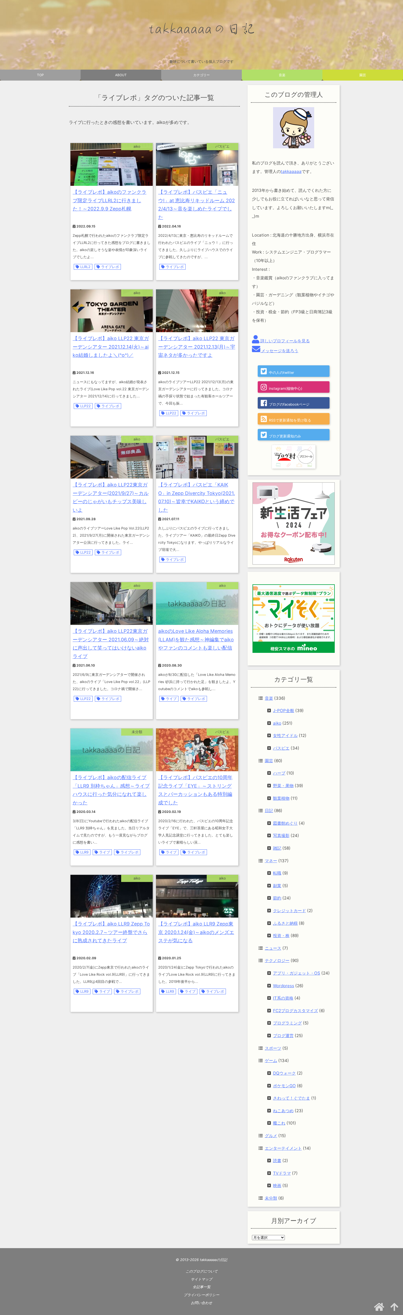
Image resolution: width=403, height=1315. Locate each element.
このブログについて (202, 1271)
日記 (269, 810)
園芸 (362, 75)
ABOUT (121, 75)
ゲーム (271, 1060)
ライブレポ (110, 267)
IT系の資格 (283, 998)
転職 (277, 873)
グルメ (271, 1135)
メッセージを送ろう (279, 350)
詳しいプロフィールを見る (284, 340)
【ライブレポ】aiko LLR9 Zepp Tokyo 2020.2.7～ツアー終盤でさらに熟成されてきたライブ (111, 932)
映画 (277, 1185)
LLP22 (85, 406)
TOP (40, 75)
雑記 (277, 848)
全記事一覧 (202, 1287)
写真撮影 (281, 835)
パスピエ (281, 748)
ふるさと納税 (285, 923)
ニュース (273, 948)
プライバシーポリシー (201, 1295)
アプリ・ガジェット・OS (296, 973)
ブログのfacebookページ (289, 404)
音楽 (282, 75)
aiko (277, 723)
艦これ (279, 1123)
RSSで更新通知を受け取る (290, 420)
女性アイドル (285, 735)
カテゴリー (201, 75)
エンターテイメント (283, 1148)
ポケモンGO (284, 1085)
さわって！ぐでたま (291, 1098)
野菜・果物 (283, 785)
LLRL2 (85, 267)
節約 (277, 898)
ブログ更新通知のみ (285, 436)
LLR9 (84, 852)
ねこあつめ (283, 1110)
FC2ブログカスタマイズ (295, 1010)
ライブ (171, 699)
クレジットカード (289, 910)
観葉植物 (281, 798)
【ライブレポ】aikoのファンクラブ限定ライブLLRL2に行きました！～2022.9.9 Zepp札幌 (109, 200)
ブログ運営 (283, 1035)
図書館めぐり (285, 823)
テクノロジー (277, 960)
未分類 (271, 1198)
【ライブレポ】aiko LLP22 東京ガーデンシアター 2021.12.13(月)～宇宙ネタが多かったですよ (196, 346)
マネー (271, 860)
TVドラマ (282, 1173)
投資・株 (281, 935)
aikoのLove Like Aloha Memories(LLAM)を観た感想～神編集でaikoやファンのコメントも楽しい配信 (196, 639)
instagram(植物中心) (285, 388)
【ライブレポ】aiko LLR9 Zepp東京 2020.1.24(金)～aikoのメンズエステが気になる (196, 932)
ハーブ (279, 773)
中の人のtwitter (281, 373)
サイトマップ (201, 1279)
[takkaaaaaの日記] (201, 29)
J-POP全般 (283, 710)
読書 (277, 1160)
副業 (277, 885)
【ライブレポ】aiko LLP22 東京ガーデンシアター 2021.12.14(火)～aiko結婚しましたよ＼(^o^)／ (111, 346)
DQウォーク (284, 1073)
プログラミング (287, 1023)
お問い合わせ (201, 1303)
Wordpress (283, 985)
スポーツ (273, 1048)
